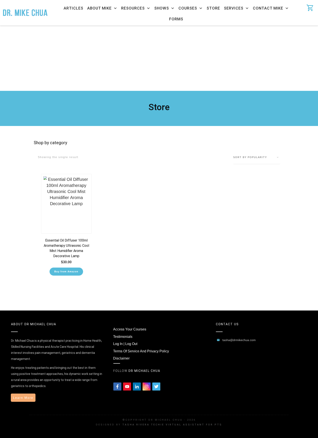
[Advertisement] (159, 58)
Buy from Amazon (66, 271)
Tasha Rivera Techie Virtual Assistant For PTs (172, 424)
